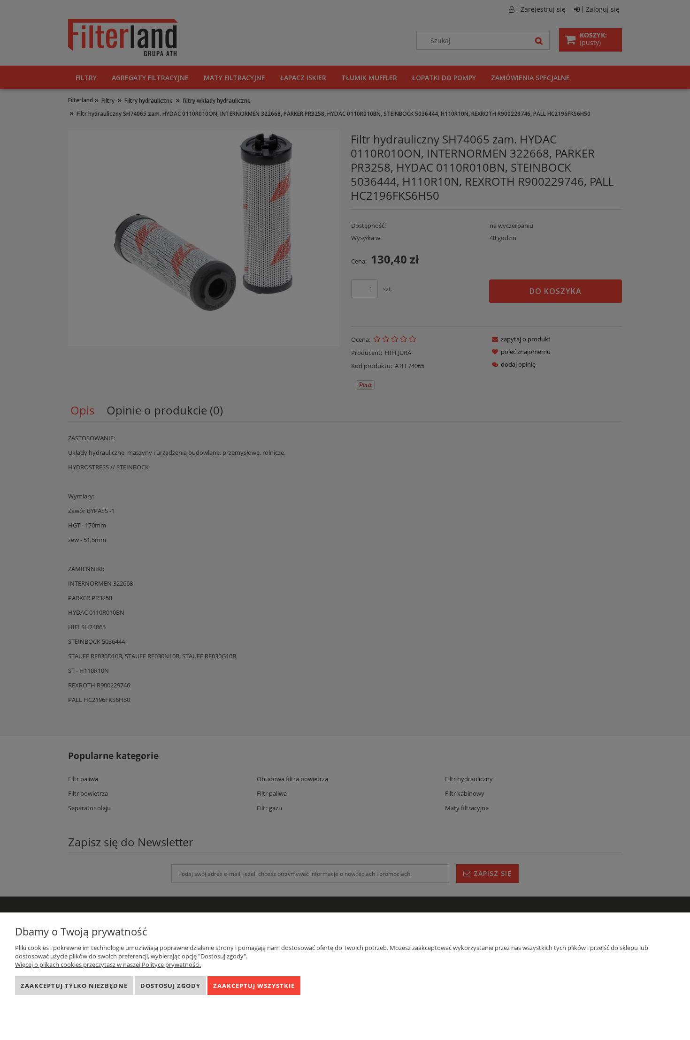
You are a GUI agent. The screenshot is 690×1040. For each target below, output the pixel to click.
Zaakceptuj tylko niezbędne (74, 985)
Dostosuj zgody (170, 985)
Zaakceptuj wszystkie (254, 985)
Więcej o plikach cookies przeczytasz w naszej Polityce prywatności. (108, 964)
